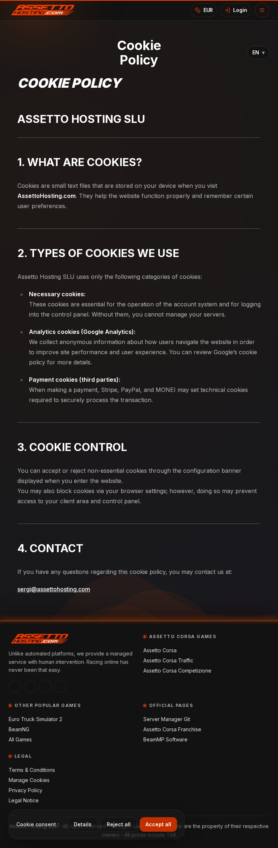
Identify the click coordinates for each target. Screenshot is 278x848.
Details (83, 824)
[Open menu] (262, 10)
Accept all (158, 824)
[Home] (46, 10)
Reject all (119, 824)
